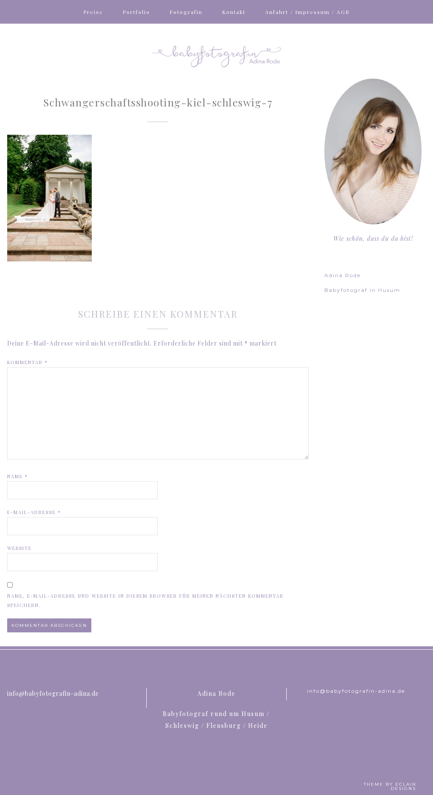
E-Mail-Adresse (34, 512)
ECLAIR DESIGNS (403, 786)
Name (17, 476)
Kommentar (27, 362)
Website (19, 548)
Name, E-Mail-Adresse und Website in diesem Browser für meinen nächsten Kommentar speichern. (145, 600)
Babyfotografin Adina (216, 55)
